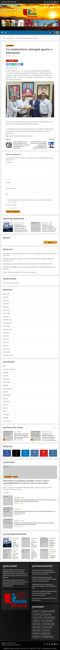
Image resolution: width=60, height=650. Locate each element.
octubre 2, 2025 (11, 56)
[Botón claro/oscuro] (51, 32)
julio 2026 (5, 297)
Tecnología (6, 414)
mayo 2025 (6, 342)
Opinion (5, 398)
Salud (4, 411)
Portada (22, 223)
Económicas (6, 379)
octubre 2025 (6, 326)
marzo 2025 (6, 349)
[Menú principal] (5, 32)
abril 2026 (6, 307)
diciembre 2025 (7, 320)
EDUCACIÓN (6, 382)
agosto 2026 (6, 294)
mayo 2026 (6, 303)
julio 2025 (5, 336)
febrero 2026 (6, 313)
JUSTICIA (5, 392)
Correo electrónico (11, 188)
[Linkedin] (50, 2)
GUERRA (5, 385)
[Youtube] (55, 2)
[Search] (55, 32)
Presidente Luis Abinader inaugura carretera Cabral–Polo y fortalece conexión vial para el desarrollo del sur (49, 229)
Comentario (9, 162)
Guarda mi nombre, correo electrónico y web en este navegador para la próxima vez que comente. (30, 201)
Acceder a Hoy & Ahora (7, 645)
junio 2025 (6, 339)
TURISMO (5, 418)
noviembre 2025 (7, 323)
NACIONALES (9, 45)
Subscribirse (57, 32)
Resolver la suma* (11, 205)
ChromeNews (45, 648)
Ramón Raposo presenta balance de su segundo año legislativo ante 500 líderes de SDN (27, 264)
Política (5, 405)
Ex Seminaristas (16, 136)
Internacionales (7, 388)
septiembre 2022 (7, 355)
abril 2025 (6, 345)
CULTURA (5, 372)
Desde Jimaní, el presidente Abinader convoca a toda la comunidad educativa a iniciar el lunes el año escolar (21, 229)
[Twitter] (47, 2)
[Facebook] (45, 2)
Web (7, 194)
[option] (16, 436)
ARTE (4, 366)
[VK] (52, 2)
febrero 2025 (6, 352)
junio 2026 (6, 300)
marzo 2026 (6, 310)
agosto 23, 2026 (47, 439)
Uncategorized (7, 421)
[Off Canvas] (2, 32)
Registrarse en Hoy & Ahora (8, 643)
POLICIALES (6, 401)
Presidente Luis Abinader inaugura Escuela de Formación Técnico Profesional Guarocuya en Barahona (21, 437)
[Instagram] (57, 2)
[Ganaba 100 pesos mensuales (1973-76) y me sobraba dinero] (36, 436)
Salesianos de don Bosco (26, 136)
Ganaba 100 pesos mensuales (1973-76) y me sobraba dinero (19, 272)
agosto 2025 (6, 333)
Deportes (5, 376)
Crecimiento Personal (9, 369)
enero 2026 (6, 316)
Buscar (6, 237)
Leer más (6, 492)
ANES (11, 136)
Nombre (8, 182)
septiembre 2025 (7, 329)
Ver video (17, 645)
